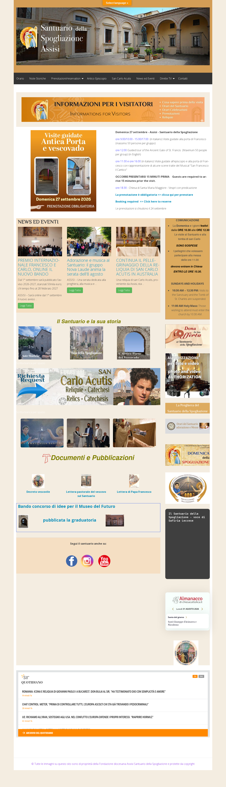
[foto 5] (88, 433)
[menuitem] (20, 78)
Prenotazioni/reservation (65, 78)
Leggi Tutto (26, 305)
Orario (20, 78)
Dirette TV (166, 78)
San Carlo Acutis (121, 78)
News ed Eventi (145, 78)
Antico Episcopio (97, 78)
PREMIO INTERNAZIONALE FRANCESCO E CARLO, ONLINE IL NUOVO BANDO (39, 267)
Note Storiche (37, 78)
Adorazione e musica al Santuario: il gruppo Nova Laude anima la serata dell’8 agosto (88, 267)
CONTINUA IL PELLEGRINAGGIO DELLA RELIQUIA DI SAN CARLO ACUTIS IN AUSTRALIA (137, 267)
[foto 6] (42, 433)
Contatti (182, 78)
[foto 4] (134, 433)
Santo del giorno (187, 621)
